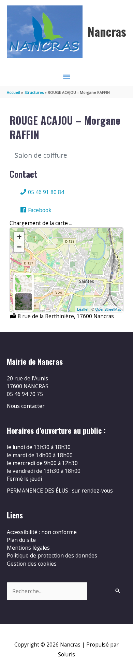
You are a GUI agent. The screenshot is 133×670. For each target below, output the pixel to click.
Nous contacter (26, 406)
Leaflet (82, 309)
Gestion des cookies (32, 563)
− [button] (19, 247)
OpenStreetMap (108, 309)
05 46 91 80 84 (45, 192)
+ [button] (19, 237)
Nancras (107, 31)
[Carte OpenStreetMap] (23, 283)
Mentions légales (28, 547)
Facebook (39, 210)
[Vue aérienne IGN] (23, 301)
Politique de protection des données (52, 555)
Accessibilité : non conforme (42, 532)
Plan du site (21, 540)
